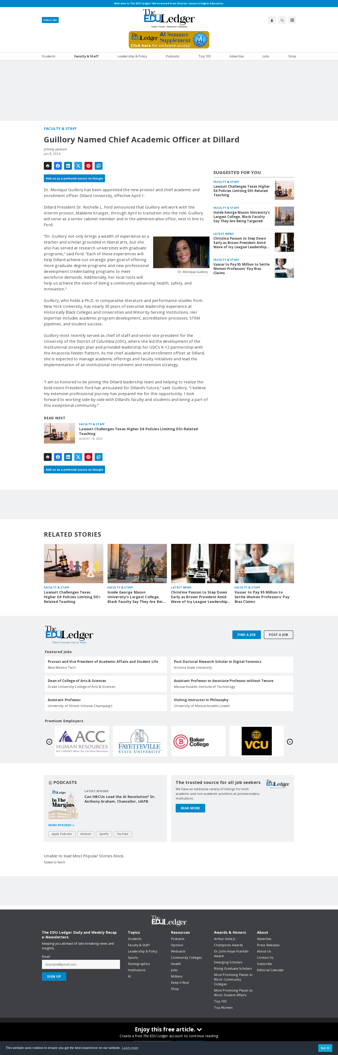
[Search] (282, 20)
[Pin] (88, 166)
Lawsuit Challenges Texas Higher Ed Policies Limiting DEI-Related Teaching (138, 431)
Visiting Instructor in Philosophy (201, 700)
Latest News (223, 234)
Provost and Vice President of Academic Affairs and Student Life (103, 662)
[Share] (58, 166)
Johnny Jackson (55, 149)
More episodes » (61, 825)
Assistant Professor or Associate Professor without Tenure (223, 681)
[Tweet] (78, 166)
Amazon (85, 834)
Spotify (104, 834)
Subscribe (50, 20)
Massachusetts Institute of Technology (204, 686)
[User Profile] (272, 20)
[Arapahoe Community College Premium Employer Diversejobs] (198, 741)
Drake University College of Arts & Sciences (81, 686)
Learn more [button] (130, 1048)
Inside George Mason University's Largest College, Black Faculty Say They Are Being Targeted (241, 216)
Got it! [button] (325, 1048)
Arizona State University (193, 667)
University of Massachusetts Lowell (202, 705)
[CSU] (82, 741)
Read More (190, 808)
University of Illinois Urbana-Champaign (80, 705)
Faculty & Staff (60, 128)
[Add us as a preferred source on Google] (98, 166)
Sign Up (54, 976)
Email (46, 956)
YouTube (123, 834)
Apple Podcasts (62, 834)
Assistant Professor (64, 700)
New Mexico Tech (62, 667)
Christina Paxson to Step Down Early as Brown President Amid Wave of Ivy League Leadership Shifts (239, 242)
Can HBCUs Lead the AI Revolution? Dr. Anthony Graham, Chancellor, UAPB (119, 799)
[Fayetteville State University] (256, 741)
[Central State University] (140, 741)
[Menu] (292, 20)
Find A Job (247, 635)
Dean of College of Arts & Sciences (77, 681)
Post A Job (278, 635)
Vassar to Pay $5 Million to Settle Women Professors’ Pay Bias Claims (241, 268)
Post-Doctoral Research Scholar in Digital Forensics (217, 662)
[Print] (48, 166)
